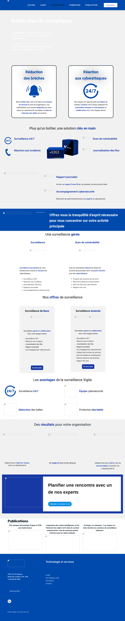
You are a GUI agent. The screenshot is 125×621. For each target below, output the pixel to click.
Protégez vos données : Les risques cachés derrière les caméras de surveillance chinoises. (99, 527)
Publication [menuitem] (91, 5)
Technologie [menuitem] (57, 5)
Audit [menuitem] (43, 5)
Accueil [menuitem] (31, 5)
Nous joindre (110, 5)
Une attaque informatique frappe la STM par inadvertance (25, 526)
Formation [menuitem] (74, 5)
